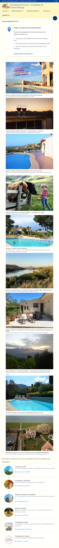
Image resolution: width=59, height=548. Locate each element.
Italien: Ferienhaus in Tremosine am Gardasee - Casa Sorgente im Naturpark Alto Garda (28, 371)
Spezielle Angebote (33, 11)
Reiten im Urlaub (20, 508)
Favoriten (47, 11)
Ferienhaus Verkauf (21, 522)
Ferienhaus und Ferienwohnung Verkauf (10, 1)
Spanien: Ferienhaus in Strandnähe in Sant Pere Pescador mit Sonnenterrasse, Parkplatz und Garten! (29, 330)
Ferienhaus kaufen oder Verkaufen (24, 529)
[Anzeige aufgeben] (55, 18)
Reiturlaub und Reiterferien (22, 515)
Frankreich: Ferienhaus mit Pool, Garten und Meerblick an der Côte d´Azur (24, 412)
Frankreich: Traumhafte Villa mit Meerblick (16, 248)
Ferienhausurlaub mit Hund (22, 501)
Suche (5, 11)
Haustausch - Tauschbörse (22, 541)
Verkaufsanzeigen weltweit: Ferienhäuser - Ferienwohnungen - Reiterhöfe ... (25, 131)
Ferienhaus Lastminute (22, 481)
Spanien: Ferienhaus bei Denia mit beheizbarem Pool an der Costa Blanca (24, 95)
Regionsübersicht (18, 11)
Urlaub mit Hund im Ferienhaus (25, 494)
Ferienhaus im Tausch (22, 536)
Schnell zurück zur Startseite (23, 53)
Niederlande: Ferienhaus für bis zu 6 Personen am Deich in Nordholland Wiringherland (27, 452)
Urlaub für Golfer (20, 467)
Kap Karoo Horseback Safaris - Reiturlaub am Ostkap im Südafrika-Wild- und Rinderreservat (29, 290)
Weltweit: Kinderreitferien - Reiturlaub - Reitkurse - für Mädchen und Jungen (25, 212)
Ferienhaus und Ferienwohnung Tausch (28, 1)
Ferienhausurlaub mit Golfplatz (23, 471)
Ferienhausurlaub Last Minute (22, 485)
